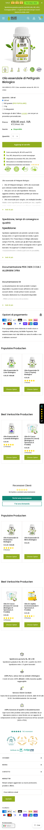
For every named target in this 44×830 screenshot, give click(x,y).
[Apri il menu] (3, 18)
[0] (39, 18)
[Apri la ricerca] (28, 18)
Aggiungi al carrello (22, 145)
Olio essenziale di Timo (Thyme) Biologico (31, 372)
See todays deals (31, 3)
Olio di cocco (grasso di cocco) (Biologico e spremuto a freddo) (31, 440)
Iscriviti (9, 799)
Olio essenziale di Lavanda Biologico (11, 437)
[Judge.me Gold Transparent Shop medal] (22, 740)
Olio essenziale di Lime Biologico (10, 371)
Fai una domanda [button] (22, 504)
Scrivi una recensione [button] (22, 498)
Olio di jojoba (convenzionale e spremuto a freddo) (31, 607)
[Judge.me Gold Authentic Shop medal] (11, 740)
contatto (24, 113)
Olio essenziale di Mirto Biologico (31, 539)
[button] (41, 414)
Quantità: (6, 136)
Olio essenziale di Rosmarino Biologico (10, 540)
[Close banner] (42, 3)
